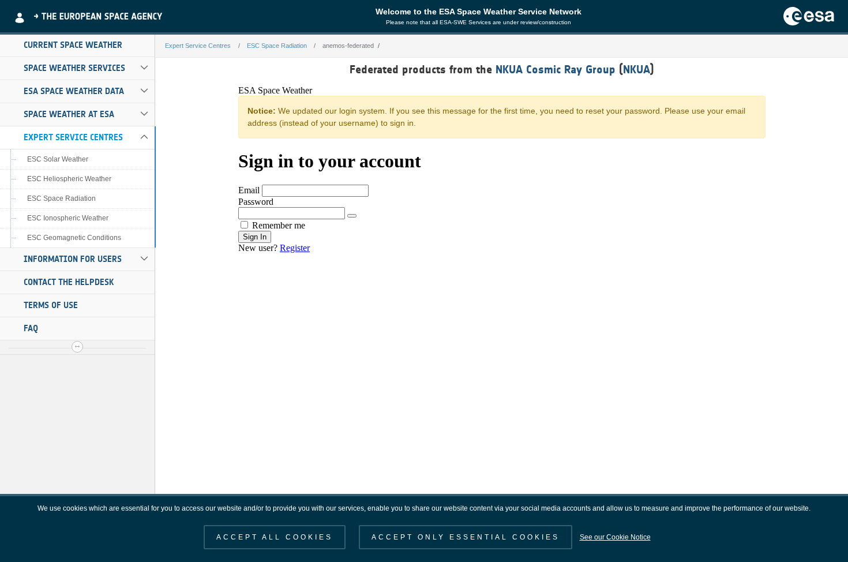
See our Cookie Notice (615, 537)
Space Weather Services (74, 68)
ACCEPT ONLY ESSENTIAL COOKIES (466, 537)
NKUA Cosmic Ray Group (556, 69)
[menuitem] (77, 46)
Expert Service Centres (73, 137)
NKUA (636, 69)
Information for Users (73, 259)
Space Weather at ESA (69, 114)
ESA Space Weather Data (74, 91)
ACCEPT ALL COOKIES (274, 537)
